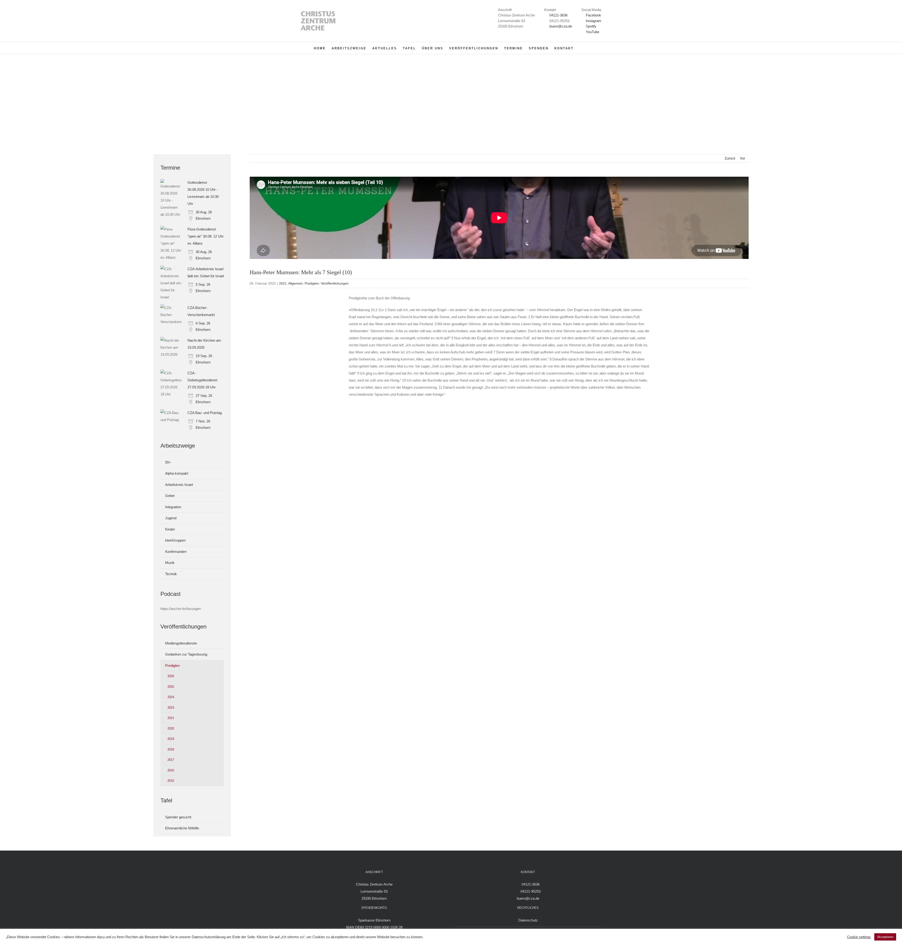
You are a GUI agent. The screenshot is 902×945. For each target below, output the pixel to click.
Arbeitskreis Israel (179, 485)
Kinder (170, 529)
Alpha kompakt (176, 473)
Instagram (593, 21)
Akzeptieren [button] (885, 937)
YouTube (592, 32)
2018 (170, 749)
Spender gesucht (178, 817)
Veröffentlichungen (335, 283)
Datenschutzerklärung (209, 937)
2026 (170, 676)
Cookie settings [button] (859, 937)
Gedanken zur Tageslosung (186, 654)
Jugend (170, 518)
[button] (581, 48)
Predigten (312, 283)
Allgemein (295, 283)
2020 (170, 728)
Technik (171, 574)
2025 (170, 686)
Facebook (593, 15)
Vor (742, 158)
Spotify (590, 26)
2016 (170, 770)
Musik (170, 563)
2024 (170, 697)
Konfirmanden (176, 552)
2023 (170, 707)
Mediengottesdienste (181, 643)
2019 (170, 739)
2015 (170, 780)
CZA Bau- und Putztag (204, 413)
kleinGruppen (175, 540)
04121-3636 (558, 15)
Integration (173, 507)
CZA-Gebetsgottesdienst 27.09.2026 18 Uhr (202, 380)
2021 (283, 283)
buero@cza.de (560, 26)
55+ (168, 462)
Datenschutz (528, 920)
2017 (170, 759)
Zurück (730, 158)
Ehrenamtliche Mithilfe (182, 828)
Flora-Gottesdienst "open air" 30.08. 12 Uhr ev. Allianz (205, 236)
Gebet (170, 496)
